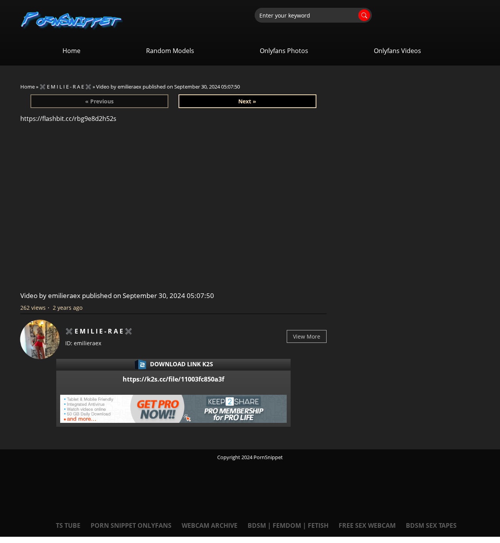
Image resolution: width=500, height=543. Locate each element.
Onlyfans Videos (397, 50)
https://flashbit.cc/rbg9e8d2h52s (68, 118)
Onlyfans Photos (284, 50)
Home (71, 50)
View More (306, 336)
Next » (247, 101)
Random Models (170, 50)
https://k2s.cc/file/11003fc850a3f (173, 379)
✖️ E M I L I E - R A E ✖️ (65, 86)
